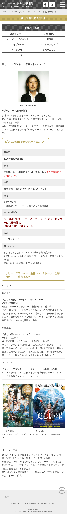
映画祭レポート (17, 34)
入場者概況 (49, 34)
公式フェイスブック (45, 4)
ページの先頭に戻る (62, 490)
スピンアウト (17, 50)
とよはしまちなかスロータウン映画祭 (18, 5)
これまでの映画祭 (29, 503)
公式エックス (52, 4)
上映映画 (49, 39)
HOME (4, 12)
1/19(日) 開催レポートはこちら (28, 141)
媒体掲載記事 (42, 503)
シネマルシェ (49, 50)
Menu (62, 4)
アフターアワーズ (49, 44)
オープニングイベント (18, 39)
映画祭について (16, 503)
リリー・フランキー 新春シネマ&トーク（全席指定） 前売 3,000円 (32, 275)
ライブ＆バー (17, 44)
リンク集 (51, 503)
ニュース (17, 55)
